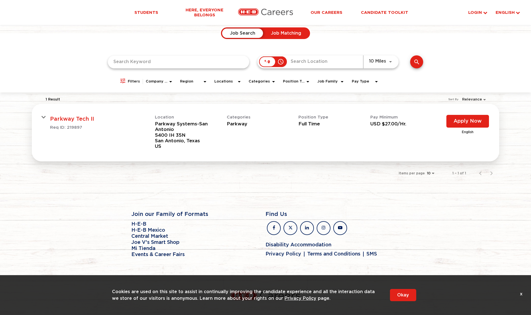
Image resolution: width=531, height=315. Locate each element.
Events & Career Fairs (158, 254)
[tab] (243, 33)
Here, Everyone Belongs (204, 12)
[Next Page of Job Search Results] (491, 173)
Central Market (149, 236)
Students (146, 12)
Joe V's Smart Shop (155, 242)
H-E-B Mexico (148, 230)
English (505, 13)
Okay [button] (403, 295)
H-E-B (138, 224)
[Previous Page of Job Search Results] (480, 173)
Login (475, 13)
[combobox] (178, 61)
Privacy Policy (283, 254)
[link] (265, 132)
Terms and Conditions (333, 254)
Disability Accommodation (298, 244)
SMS (371, 254)
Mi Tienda (143, 248)
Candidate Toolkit (384, 12)
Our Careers (326, 12)
